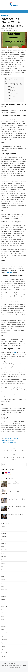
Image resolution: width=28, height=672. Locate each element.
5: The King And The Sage (12, 96)
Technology (4, 639)
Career (3, 546)
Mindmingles (18, 665)
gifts (2, 583)
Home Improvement (6, 593)
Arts (2, 529)
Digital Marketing (5, 549)
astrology (3, 533)
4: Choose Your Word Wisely (13, 93)
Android (3, 526)
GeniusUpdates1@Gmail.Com (14, 667)
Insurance (3, 596)
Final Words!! (8, 100)
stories (14, 352)
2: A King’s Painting (11, 87)
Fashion (3, 563)
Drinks (2, 553)
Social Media (4, 632)
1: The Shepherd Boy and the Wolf (14, 84)
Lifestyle (3, 613)
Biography (3, 539)
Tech (2, 636)
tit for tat (9, 272)
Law (2, 609)
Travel (2, 649)
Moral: (9, 86)
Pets (2, 623)
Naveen (5, 28)
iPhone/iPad (4, 606)
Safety (3, 629)
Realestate (3, 626)
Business (3, 543)
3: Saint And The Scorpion (12, 90)
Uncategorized (4, 652)
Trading (3, 646)
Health (2, 586)
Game (2, 576)
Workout (3, 656)
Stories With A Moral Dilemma (11, 442)
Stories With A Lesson (12, 438)
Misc (2, 619)
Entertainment (4, 559)
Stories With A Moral (8, 440)
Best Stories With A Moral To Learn (13, 83)
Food (2, 573)
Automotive (4, 536)
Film (2, 566)
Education (4, 15)
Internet (3, 599)
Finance (3, 569)
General (3, 579)
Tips (2, 643)
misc (2, 616)
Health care (4, 589)
